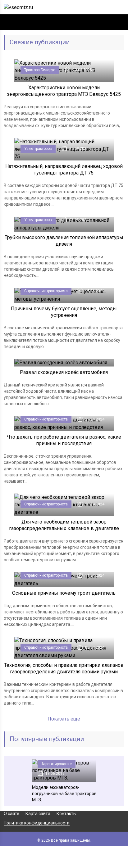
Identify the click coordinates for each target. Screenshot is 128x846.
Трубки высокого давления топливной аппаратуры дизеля (64, 240)
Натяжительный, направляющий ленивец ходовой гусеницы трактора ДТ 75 (64, 169)
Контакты (66, 813)
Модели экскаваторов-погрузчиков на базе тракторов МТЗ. (64, 793)
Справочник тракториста (46, 291)
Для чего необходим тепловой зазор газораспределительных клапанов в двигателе (64, 525)
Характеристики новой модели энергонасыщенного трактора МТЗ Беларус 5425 (64, 91)
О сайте (11, 813)
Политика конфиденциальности (37, 822)
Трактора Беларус (39, 70)
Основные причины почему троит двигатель (64, 593)
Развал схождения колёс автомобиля (64, 372)
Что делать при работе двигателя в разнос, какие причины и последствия (64, 440)
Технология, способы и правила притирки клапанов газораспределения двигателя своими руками (64, 668)
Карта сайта (37, 813)
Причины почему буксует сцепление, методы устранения (64, 312)
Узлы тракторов (38, 148)
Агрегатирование (56, 764)
